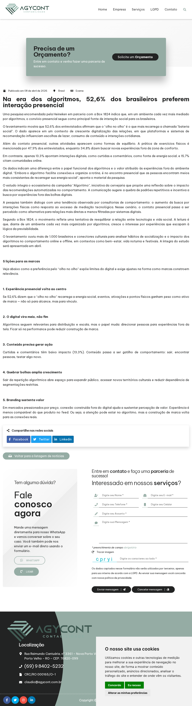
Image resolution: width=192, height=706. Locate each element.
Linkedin (65, 439)
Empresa (119, 9)
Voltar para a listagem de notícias (39, 456)
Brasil (61, 90)
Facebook (20, 439)
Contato (171, 9)
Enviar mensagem (108, 589)
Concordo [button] (114, 685)
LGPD (155, 9)
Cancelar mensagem (150, 589)
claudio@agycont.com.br (43, 682)
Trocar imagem (105, 551)
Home (102, 9)
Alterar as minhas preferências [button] (127, 692)
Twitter (44, 439)
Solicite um (135, 57)
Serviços (138, 9)
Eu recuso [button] (134, 685)
